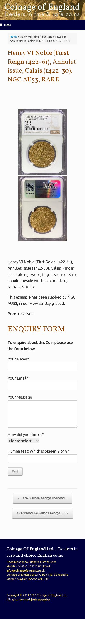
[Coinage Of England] (42, 10)
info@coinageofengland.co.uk (26, 570)
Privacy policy (41, 599)
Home (13, 36)
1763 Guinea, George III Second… (42, 498)
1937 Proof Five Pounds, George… (42, 513)
